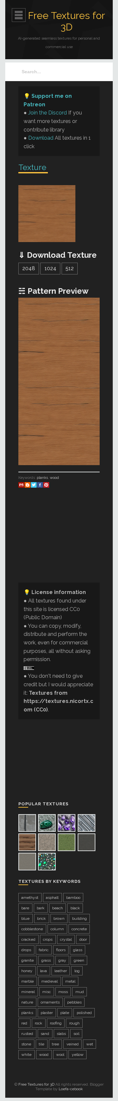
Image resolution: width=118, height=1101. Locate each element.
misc (46, 991)
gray (62, 960)
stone (26, 1044)
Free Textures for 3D (66, 21)
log (77, 971)
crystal (66, 939)
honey (26, 971)
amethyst (29, 897)
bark (41, 908)
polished (84, 1012)
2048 (28, 268)
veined (73, 1044)
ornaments (50, 1002)
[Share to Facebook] (40, 484)
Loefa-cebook (71, 1089)
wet (89, 1044)
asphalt (52, 897)
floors (61, 950)
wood (54, 478)
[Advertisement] (59, 544)
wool (60, 1054)
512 (70, 268)
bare (25, 908)
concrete (79, 929)
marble (27, 981)
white (26, 1054)
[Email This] (21, 484)
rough (74, 1023)
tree (55, 1044)
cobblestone (32, 929)
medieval (49, 981)
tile (41, 1044)
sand (45, 1033)
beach (57, 908)
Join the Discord (47, 113)
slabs (61, 1033)
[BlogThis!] (27, 484)
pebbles (74, 1002)
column (57, 929)
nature (27, 1002)
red (24, 1023)
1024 (50, 268)
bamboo (73, 897)
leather (60, 971)
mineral (28, 991)
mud (79, 991)
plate (64, 1012)
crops (47, 939)
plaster (47, 1012)
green (79, 960)
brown (59, 918)
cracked (28, 939)
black (75, 908)
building (79, 918)
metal (70, 981)
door (83, 939)
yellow (78, 1054)
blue (25, 918)
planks (42, 478)
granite (27, 960)
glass (77, 950)
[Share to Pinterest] (46, 484)
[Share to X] (33, 484)
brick (41, 918)
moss (63, 991)
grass (46, 960)
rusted (27, 1033)
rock (38, 1023)
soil (76, 1033)
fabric (44, 950)
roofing (56, 1023)
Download (40, 138)
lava (43, 971)
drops (26, 950)
